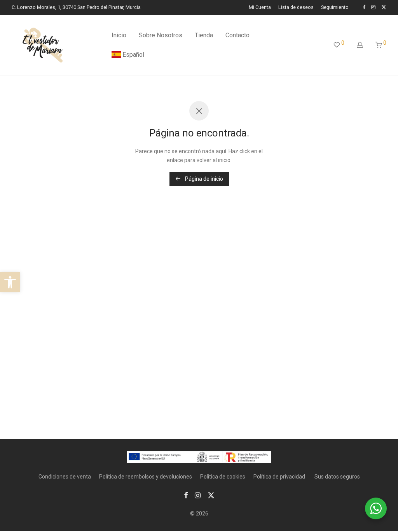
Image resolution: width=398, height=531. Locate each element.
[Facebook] (364, 7)
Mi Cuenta (260, 7)
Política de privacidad (279, 476)
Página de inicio (203, 179)
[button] (10, 282)
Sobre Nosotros (160, 35)
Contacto (237, 35)
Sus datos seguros (337, 476)
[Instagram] (373, 7)
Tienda (204, 35)
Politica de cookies (222, 476)
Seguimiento (335, 7)
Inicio (119, 35)
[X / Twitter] (383, 7)
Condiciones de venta (64, 476)
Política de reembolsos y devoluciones (145, 476)
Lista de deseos (296, 7)
